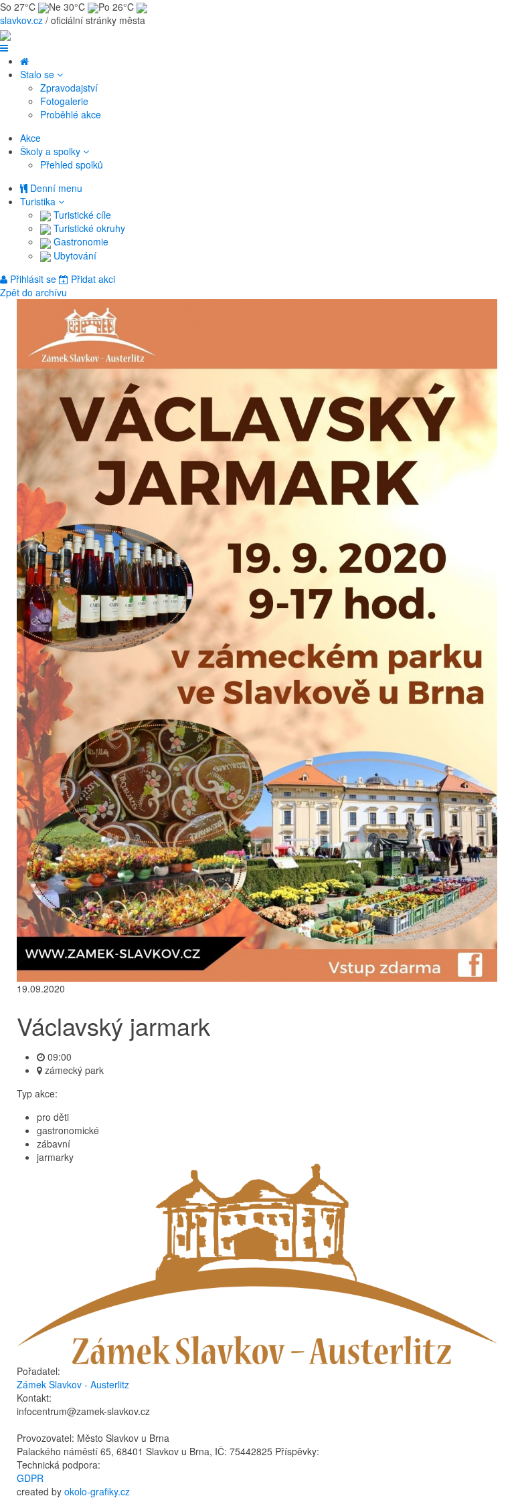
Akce (30, 137)
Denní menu (54, 188)
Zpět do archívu (33, 292)
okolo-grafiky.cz (97, 1491)
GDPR (30, 1478)
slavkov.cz (21, 20)
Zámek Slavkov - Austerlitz (73, 1384)
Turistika (39, 201)
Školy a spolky (51, 151)
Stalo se (38, 74)
